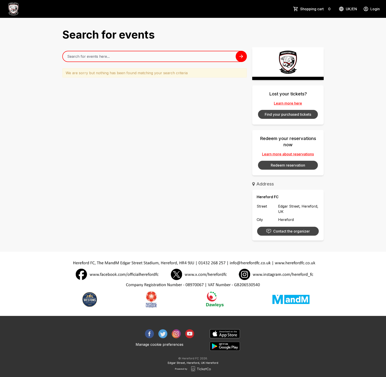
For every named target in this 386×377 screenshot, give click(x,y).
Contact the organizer (291, 231)
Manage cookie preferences (159, 344)
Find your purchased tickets (288, 114)
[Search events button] (241, 56)
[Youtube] (189, 333)
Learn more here (288, 103)
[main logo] (13, 9)
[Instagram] (176, 333)
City (260, 219)
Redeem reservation (288, 165)
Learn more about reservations (288, 154)
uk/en (351, 9)
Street (262, 206)
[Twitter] (162, 333)
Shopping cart (315, 9)
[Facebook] (149, 333)
